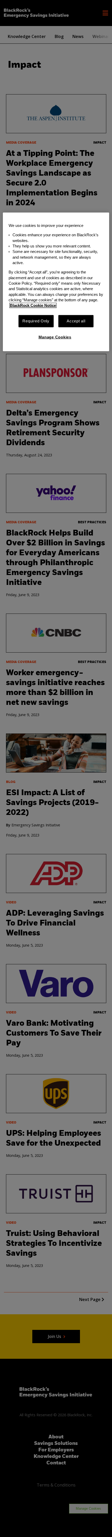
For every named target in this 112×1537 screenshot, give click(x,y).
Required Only (35, 321)
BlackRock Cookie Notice (33, 305)
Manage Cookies (55, 337)
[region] (56, 282)
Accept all (76, 321)
